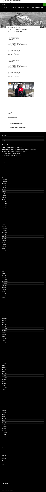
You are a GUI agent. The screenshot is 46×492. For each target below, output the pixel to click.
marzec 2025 (4, 197)
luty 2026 (3, 175)
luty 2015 (3, 444)
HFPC (3, 462)
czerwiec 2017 (4, 387)
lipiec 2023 (4, 238)
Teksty (9, 27)
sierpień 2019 (4, 334)
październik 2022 (5, 256)
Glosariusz (8, 7)
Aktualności (4, 458)
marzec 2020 (4, 320)
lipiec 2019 (4, 336)
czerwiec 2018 (4, 363)
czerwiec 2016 (4, 412)
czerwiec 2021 (4, 289)
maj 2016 (3, 414)
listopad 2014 (4, 451)
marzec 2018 (4, 369)
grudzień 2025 (4, 179)
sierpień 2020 (4, 310)
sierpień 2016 (4, 408)
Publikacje (32, 7)
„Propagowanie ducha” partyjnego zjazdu (18, 127)
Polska (3, 464)
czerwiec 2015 (4, 436)
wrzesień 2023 (4, 234)
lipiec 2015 (4, 434)
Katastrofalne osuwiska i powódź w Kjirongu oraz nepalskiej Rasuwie (14, 151)
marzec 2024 (4, 222)
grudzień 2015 (4, 424)
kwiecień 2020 (4, 318)
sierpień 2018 (4, 359)
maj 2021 (3, 291)
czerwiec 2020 (4, 314)
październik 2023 (5, 232)
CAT (2, 460)
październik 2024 (5, 207)
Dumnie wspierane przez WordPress (7, 490)
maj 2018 (3, 365)
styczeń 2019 (4, 348)
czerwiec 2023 (4, 240)
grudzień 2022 (4, 252)
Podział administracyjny (22, 7)
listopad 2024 (4, 205)
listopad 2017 (4, 377)
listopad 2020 (4, 303)
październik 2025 (5, 183)
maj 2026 (3, 169)
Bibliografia (37, 7)
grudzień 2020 (4, 301)
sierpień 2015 (4, 432)
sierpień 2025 (4, 187)
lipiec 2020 (4, 312)
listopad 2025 (4, 181)
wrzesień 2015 (4, 430)
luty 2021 (3, 297)
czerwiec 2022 (4, 265)
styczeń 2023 (4, 250)
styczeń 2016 (4, 422)
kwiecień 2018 (4, 367)
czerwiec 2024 (4, 216)
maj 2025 (3, 193)
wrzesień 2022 (4, 258)
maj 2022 (3, 267)
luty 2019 (3, 346)
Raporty (3, 466)
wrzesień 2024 (4, 209)
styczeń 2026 (4, 177)
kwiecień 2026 (4, 171)
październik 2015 (5, 428)
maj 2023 (3, 242)
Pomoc (11, 10)
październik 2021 (5, 281)
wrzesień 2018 (4, 357)
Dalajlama (10, 117)
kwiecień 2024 (4, 220)
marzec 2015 (4, 442)
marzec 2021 (4, 295)
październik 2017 (5, 379)
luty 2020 (3, 322)
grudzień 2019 (4, 326)
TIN (2, 472)
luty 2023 (3, 248)
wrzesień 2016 (4, 406)
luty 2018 (3, 371)
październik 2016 (5, 404)
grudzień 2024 (4, 203)
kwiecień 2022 (4, 269)
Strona (3, 468)
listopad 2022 (4, 254)
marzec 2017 (4, 393)
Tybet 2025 (3, 7)
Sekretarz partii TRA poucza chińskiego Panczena (11, 153)
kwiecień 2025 (4, 195)
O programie (4, 135)
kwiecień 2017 (4, 391)
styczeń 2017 (4, 397)
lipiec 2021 (4, 287)
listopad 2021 (4, 279)
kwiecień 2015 (4, 440)
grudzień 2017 (4, 375)
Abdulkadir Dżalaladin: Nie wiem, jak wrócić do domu (12, 155)
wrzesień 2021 (4, 283)
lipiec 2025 (4, 189)
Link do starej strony (5, 485)
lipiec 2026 (4, 164)
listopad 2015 (4, 426)
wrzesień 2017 (4, 381)
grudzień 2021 (4, 277)
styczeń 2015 (4, 447)
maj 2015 (3, 438)
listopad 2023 (4, 230)
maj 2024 (3, 218)
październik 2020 (5, 305)
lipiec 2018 (4, 361)
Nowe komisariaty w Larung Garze (16, 123)
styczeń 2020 (4, 324)
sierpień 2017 (4, 383)
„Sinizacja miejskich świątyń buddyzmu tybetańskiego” (12, 147)
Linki (42, 7)
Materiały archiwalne (5, 10)
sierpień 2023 (4, 236)
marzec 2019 (4, 344)
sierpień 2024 (4, 211)
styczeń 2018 (4, 373)
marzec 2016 (4, 418)
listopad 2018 (4, 352)
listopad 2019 (4, 328)
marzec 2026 (4, 173)
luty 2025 (3, 199)
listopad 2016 (4, 402)
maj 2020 (3, 316)
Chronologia (14, 7)
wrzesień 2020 (4, 308)
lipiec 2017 (4, 385)
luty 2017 (3, 395)
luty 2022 (3, 273)
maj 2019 (3, 340)
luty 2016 (3, 420)
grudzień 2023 (4, 228)
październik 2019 (5, 330)
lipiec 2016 (4, 410)
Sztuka (15, 117)
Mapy (28, 7)
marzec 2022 (4, 271)
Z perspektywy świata (6, 476)
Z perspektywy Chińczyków (7, 474)
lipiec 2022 (4, 263)
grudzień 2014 (4, 449)
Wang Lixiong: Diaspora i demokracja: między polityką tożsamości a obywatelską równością (19, 149)
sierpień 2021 (4, 285)
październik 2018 (5, 355)
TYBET (3, 4)
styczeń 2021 (4, 299)
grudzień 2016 (4, 400)
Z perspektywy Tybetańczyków (15, 27)
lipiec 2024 (4, 213)
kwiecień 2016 (4, 416)
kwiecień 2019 (4, 342)
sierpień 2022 (4, 261)
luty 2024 (3, 224)
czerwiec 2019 (4, 338)
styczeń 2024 (4, 226)
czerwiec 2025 (4, 191)
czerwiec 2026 (4, 166)
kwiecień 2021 (4, 293)
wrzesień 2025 (4, 185)
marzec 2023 (4, 246)
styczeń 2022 (4, 275)
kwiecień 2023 (4, 244)
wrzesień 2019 (4, 332)
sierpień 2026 (4, 162)
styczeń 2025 (4, 201)
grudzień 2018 (4, 350)
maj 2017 (3, 389)
